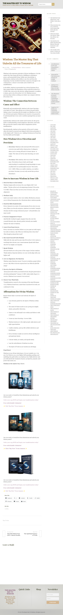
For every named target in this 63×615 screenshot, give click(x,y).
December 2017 (54, 142)
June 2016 (53, 155)
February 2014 (54, 177)
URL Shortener (55, 93)
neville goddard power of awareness (55, 268)
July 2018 (52, 137)
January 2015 (53, 165)
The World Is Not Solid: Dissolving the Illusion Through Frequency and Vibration (55, 44)
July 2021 (52, 131)
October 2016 (53, 152)
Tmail (52, 107)
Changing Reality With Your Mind (54, 196)
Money (52, 241)
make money (54, 233)
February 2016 (54, 160)
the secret (53, 320)
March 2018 (53, 139)
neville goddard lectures (53, 263)
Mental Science (55, 237)
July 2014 (52, 171)
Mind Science (54, 239)
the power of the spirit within (54, 316)
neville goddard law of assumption (55, 258)
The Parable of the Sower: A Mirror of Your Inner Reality (55, 51)
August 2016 (53, 153)
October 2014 (53, 166)
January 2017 (53, 147)
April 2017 (53, 144)
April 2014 (53, 174)
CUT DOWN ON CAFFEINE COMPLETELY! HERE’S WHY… (55, 110)
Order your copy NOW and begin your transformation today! (20, 400)
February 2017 (54, 145)
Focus (52, 220)
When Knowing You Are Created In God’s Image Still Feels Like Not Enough (55, 28)
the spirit (53, 321)
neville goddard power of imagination (55, 273)
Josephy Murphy (55, 231)
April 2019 (53, 136)
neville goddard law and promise (54, 254)
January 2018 (53, 140)
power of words (55, 299)
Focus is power (55, 221)
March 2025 (53, 129)
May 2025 (52, 126)
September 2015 (54, 161)
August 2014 (53, 169)
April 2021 (53, 132)
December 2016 (54, 149)
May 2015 (52, 163)
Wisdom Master (17, 67)
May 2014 (52, 173)
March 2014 (53, 176)
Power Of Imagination (10, 69)
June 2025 (53, 124)
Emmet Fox (53, 212)
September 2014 (54, 168)
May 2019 (52, 134)
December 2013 (54, 181)
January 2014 (53, 179)
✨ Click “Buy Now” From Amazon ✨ (14, 406)
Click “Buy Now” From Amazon (14, 491)
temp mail (54, 74)
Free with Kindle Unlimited (12, 445)
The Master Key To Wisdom (17, 3)
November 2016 (54, 150)
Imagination (54, 226)
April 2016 (53, 158)
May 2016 (52, 157)
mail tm (53, 84)
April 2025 (53, 128)
